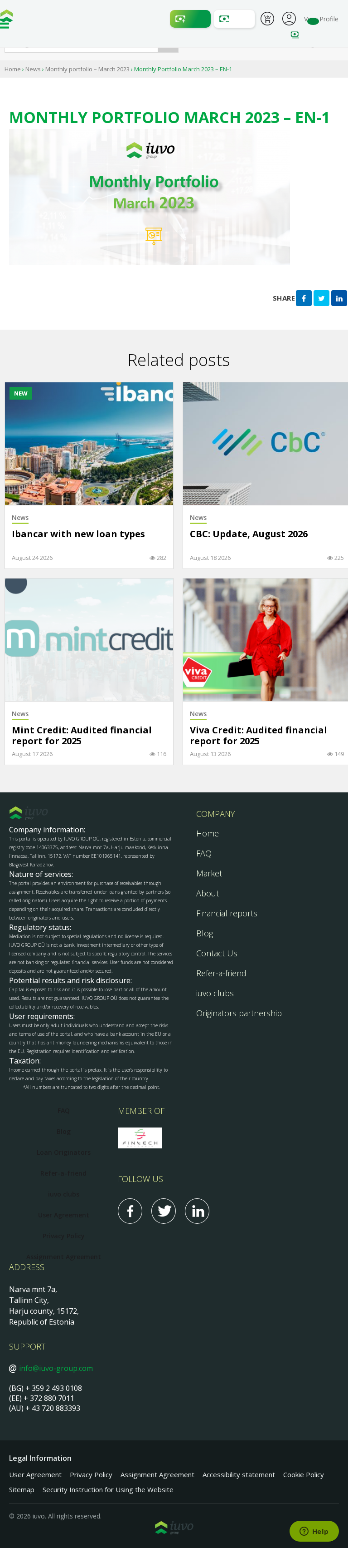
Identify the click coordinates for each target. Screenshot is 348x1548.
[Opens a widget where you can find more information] (314, 1532)
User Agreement (63, 1215)
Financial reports (226, 913)
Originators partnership (239, 1013)
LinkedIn (197, 1211)
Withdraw (234, 19)
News (33, 69)
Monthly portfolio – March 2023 (87, 69)
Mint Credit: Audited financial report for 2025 (82, 736)
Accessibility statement (239, 1474)
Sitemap (21, 1489)
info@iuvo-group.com (56, 1368)
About (207, 893)
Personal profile (289, 18)
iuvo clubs (215, 993)
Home (13, 69)
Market (209, 873)
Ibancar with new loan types (78, 534)
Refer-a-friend (221, 973)
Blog (204, 933)
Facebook (130, 1211)
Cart (267, 20)
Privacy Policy (64, 1235)
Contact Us (216, 953)
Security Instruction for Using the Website (108, 1489)
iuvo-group (7, 18)
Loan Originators (64, 1152)
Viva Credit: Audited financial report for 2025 (258, 736)
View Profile (321, 19)
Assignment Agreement (63, 1256)
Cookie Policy (303, 1474)
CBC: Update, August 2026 (249, 534)
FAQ (204, 853)
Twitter (163, 1211)
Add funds (190, 19)
